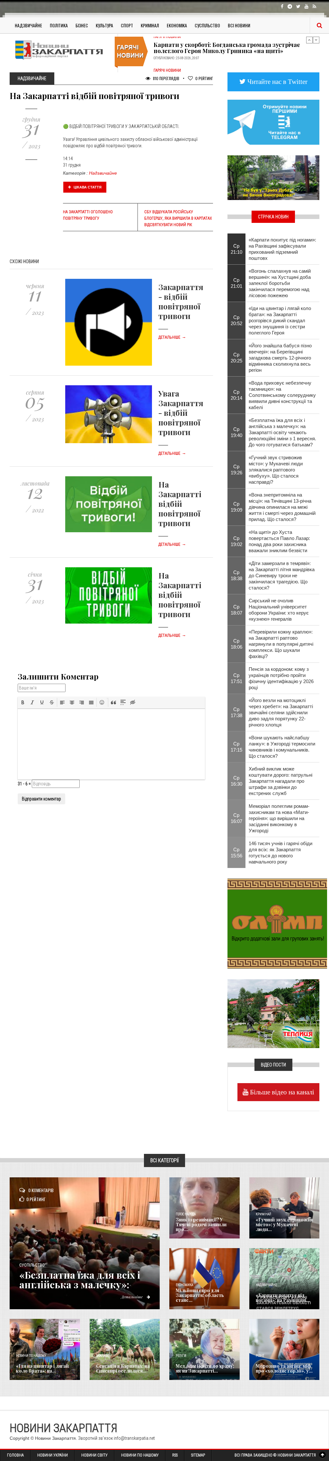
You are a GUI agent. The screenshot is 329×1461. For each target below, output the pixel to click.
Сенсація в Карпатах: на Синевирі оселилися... (123, 1368)
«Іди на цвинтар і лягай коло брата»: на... (42, 1368)
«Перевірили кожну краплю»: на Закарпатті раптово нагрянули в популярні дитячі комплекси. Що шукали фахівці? (281, 644)
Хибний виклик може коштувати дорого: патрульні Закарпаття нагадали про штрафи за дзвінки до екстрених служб (280, 781)
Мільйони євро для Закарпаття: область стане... (200, 1295)
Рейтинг (204, 78)
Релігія (181, 1355)
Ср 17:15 (236, 747)
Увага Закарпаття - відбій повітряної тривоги (180, 412)
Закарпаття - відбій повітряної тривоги (180, 301)
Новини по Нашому (140, 1455)
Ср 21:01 (236, 283)
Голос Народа (186, 1214)
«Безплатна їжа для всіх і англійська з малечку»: (79, 1279)
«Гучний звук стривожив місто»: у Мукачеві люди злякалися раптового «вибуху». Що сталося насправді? (276, 470)
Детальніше (172, 337)
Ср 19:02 (236, 541)
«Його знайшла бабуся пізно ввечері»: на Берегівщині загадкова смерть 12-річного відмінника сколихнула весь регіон (280, 358)
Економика (184, 1285)
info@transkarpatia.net (134, 1438)
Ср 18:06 (236, 644)
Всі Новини (239, 25)
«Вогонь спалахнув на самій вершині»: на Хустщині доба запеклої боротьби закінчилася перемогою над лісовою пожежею (280, 283)
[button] (22, 702)
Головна (15, 1455)
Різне (260, 1355)
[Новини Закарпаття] (61, 50)
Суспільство (207, 25)
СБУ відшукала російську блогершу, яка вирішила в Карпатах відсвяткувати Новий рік (178, 218)
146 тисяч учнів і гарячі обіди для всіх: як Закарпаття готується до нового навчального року (280, 852)
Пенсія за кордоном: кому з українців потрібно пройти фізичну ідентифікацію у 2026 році (281, 678)
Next (316, 40)
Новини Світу (94, 1455)
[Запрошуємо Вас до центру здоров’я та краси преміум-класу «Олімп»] (277, 923)
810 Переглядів (165, 78)
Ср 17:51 (236, 678)
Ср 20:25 (236, 357)
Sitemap (198, 1455)
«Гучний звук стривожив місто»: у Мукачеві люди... (284, 1225)
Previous (309, 40)
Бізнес (82, 25)
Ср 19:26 (236, 469)
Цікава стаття (87, 187)
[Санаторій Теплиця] (273, 1013)
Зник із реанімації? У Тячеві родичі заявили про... (201, 1225)
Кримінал (150, 25)
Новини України (52, 1455)
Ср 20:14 (236, 395)
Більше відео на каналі (281, 1092)
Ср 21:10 (236, 249)
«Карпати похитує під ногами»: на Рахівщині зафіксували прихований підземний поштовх (282, 249)
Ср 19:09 (236, 507)
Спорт (127, 25)
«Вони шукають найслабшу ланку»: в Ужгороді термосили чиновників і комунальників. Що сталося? (282, 747)
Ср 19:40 (236, 432)
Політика (59, 25)
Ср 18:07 (236, 610)
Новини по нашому (31, 1355)
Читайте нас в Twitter (276, 81)
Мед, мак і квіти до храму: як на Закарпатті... (205, 1368)
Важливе (102, 1355)
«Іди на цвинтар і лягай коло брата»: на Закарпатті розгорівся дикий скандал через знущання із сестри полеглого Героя (280, 320)
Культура (104, 25)
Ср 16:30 (236, 781)
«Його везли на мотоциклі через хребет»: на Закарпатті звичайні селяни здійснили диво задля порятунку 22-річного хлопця (281, 712)
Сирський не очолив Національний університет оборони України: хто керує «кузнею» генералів (279, 610)
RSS (175, 1455)
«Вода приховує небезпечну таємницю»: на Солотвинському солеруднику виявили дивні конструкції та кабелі (282, 395)
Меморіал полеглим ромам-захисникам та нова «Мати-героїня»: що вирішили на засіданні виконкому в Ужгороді (279, 818)
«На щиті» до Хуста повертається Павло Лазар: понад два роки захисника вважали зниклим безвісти (279, 541)
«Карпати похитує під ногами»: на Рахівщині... (283, 1297)
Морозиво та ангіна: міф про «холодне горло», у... (284, 1368)
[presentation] (23, 702)
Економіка (177, 25)
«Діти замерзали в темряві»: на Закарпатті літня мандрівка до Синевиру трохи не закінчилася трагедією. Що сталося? (282, 575)
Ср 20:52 (236, 320)
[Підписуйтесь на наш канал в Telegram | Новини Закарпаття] (273, 121)
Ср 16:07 (236, 818)
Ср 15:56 (236, 852)
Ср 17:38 (236, 712)
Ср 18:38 (236, 575)
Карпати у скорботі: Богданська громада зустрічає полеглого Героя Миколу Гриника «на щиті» (227, 48)
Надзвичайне (28, 25)
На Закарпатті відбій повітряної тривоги (179, 503)
